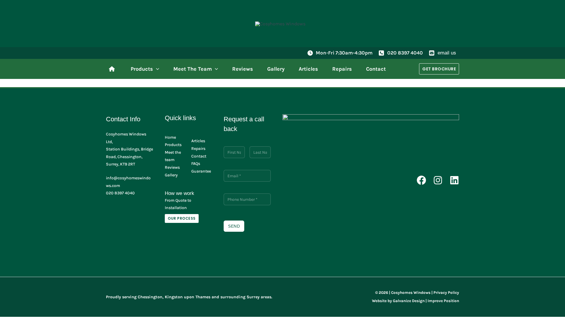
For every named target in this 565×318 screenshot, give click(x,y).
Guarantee (201, 171)
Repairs (198, 148)
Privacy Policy (446, 292)
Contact (198, 156)
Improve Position (443, 301)
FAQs (195, 163)
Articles (198, 140)
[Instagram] (438, 180)
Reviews (172, 167)
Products (173, 144)
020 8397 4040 (405, 53)
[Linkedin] (454, 180)
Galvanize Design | (410, 301)
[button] (156, 69)
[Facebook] (421, 180)
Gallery (171, 175)
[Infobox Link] (113, 69)
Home (170, 137)
